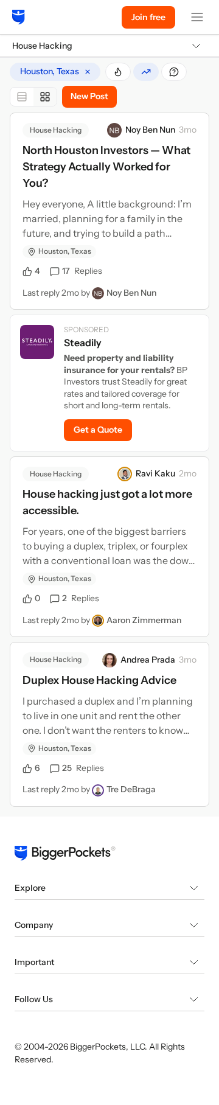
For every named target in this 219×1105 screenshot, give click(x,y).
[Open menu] (197, 17)
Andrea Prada (147, 659)
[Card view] (45, 97)
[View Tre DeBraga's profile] (98, 790)
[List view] (21, 97)
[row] (55, 72)
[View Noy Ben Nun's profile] (114, 130)
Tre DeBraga (131, 789)
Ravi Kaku (155, 473)
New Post (89, 96)
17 (82, 270)
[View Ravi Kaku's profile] (124, 474)
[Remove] (87, 72)
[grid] (55, 72)
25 (83, 767)
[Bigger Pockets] (18, 17)
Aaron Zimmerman (143, 620)
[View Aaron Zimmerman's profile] (98, 621)
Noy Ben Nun (150, 129)
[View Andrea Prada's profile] (109, 660)
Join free (148, 17)
